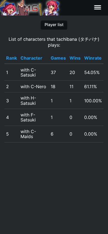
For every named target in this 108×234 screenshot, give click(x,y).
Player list (54, 24)
